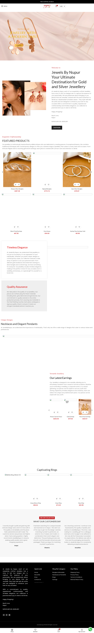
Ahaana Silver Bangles (17, 189)
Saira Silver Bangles (76, 189)
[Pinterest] (9, 615)
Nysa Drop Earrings (84, 416)
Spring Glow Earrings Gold (77, 231)
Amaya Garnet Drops (56, 416)
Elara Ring (81, 503)
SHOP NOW (18, 40)
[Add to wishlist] (18, 184)
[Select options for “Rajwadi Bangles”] (45, 184)
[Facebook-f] (7, 615)
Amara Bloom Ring (35, 503)
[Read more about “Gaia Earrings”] (68, 412)
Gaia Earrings (70, 416)
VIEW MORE (27, 40)
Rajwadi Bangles (47, 189)
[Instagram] (4, 615)
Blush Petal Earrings (16, 231)
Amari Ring (58, 503)
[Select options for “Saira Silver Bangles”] (75, 184)
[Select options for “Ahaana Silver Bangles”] (15, 184)
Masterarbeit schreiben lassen (68, 100)
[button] (14, 226)
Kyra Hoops (47, 231)
